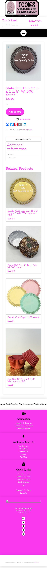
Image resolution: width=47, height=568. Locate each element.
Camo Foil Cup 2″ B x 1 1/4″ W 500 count (23, 266)
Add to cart (15, 111)
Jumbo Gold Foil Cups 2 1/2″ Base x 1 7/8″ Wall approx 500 (23, 213)
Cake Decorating (23, 479)
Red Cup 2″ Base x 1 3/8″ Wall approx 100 (21, 380)
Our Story (23, 449)
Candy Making (23, 482)
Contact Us (23, 452)
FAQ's (23, 454)
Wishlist (23, 457)
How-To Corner (23, 476)
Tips (23, 485)
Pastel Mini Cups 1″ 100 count (23, 317)
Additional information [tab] (23, 139)
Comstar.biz (36, 562)
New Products (23, 474)
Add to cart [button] (23, 204)
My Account (23, 446)
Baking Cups (27, 130)
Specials (23, 493)
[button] (23, 33)
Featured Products (23, 490)
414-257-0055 (23, 513)
